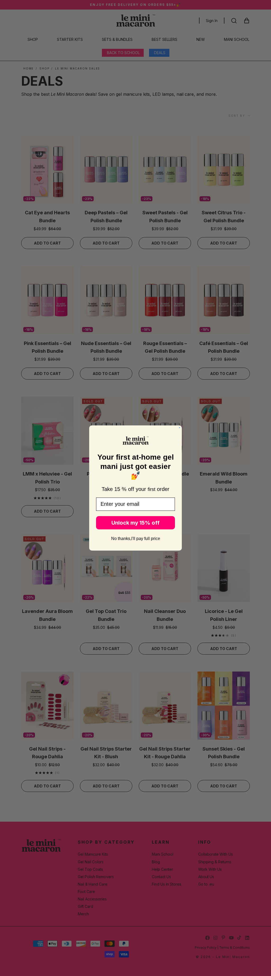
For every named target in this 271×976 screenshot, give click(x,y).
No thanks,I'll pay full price (135, 538)
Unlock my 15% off (135, 523)
